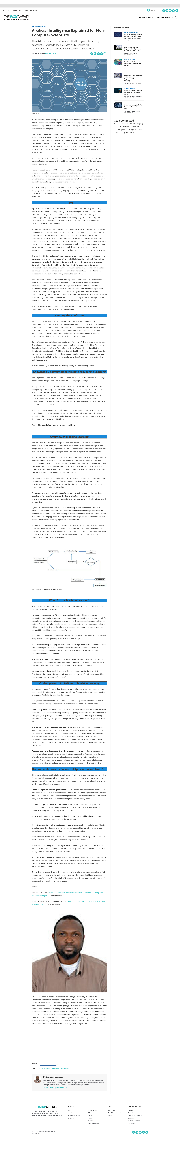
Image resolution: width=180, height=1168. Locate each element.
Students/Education (130, 59)
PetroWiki (90, 1118)
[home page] (15, 17)
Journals (90, 1115)
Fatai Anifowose (53, 1077)
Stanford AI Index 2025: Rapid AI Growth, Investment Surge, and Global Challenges (133, 78)
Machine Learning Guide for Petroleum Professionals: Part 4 (133, 107)
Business (130, 1110)
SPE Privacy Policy (93, 1123)
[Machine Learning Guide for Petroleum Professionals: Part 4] (118, 105)
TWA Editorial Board (30, 10)
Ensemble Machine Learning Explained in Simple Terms (133, 35)
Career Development (134, 1113)
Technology (131, 1123)
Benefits (70, 1113)
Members (71, 1106)
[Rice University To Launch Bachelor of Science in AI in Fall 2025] (118, 62)
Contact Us (71, 1118)
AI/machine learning (129, 88)
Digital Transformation (38, 26)
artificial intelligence (44, 1068)
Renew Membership (74, 1115)
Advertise (110, 1115)
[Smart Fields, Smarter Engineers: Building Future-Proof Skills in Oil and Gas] (118, 47)
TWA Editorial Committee (115, 1113)
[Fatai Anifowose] (37, 1079)
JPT (9, 10)
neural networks (64, 1068)
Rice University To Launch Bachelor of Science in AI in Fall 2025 (132, 63)
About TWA (17, 10)
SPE (4, 10)
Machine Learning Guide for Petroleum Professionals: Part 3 (133, 92)
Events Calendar (92, 1110)
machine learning (55, 1068)
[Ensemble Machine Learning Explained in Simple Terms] (118, 34)
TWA (109, 1106)
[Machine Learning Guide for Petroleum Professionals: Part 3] (118, 90)
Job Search (131, 1118)
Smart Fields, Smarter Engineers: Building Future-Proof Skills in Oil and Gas (132, 49)
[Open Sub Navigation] (152, 17)
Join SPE (70, 1110)
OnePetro (91, 1121)
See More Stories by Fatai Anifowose (55, 1088)
